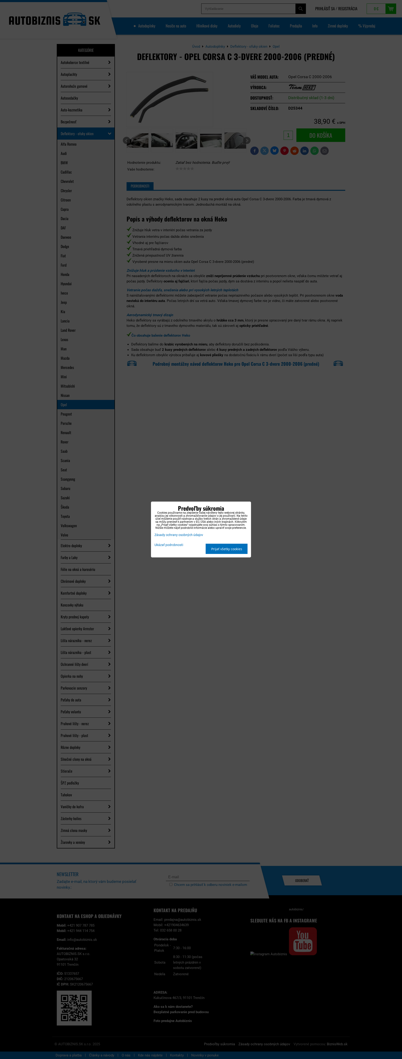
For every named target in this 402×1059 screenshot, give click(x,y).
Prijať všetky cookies (226, 549)
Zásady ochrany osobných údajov (178, 535)
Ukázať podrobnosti (168, 545)
